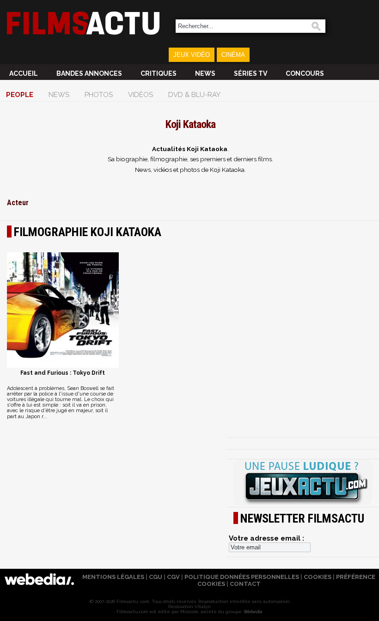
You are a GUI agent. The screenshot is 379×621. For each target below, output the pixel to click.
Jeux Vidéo (191, 54)
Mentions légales (113, 576)
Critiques (159, 73)
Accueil (23, 73)
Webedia (252, 611)
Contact (245, 583)
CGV (173, 576)
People (19, 95)
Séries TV (250, 73)
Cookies (317, 576)
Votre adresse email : (266, 538)
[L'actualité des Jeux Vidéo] (302, 483)
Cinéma (233, 54)
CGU (155, 576)
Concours (305, 73)
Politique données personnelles (241, 576)
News (205, 73)
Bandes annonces (89, 73)
